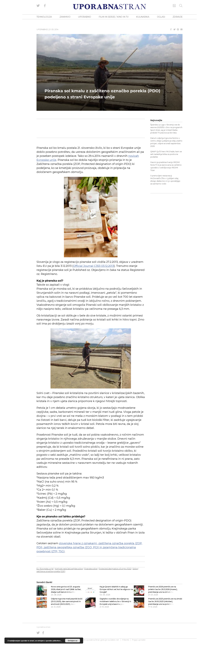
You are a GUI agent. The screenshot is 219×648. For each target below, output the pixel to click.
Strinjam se (72, 640)
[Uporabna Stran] (109, 6)
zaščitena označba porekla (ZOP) (50, 571)
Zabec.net (114, 640)
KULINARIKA (142, 17)
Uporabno (42, 29)
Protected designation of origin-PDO (115, 569)
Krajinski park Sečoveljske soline (69, 569)
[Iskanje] (180, 5)
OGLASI (161, 17)
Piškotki (125, 640)
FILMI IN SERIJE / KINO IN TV (114, 17)
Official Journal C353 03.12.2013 (93, 266)
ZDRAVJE (177, 17)
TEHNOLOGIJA (44, 17)
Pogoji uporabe (138, 640)
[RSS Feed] (174, 5)
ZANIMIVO (65, 17)
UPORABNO (84, 17)
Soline (135, 569)
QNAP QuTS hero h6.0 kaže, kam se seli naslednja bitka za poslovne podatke (166, 154)
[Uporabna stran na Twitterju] (38, 5)
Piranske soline (90, 569)
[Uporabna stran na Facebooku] (44, 5)
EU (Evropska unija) (45, 569)
